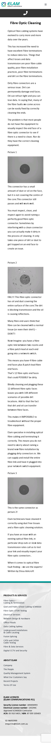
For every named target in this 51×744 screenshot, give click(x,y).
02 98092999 (11, 720)
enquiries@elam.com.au (16, 723)
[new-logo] (11, 4)
